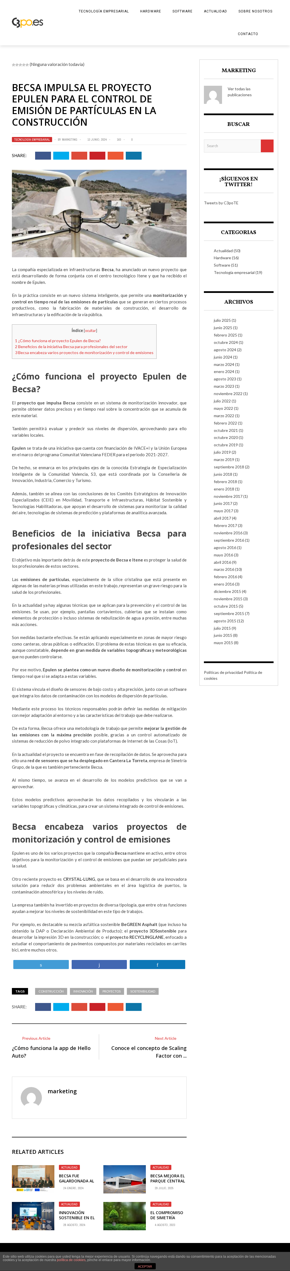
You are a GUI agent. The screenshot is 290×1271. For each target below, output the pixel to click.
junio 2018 (223, 474)
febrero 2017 (225, 525)
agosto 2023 (225, 378)
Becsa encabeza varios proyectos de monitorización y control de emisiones (84, 352)
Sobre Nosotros (255, 11)
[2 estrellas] (17, 65)
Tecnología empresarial (104, 11)
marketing (69, 140)
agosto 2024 (225, 349)
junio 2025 (223, 327)
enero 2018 (224, 488)
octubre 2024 (226, 342)
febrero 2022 (225, 423)
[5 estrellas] (27, 65)
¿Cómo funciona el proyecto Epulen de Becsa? (58, 340)
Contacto (248, 34)
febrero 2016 (225, 576)
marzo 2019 (224, 459)
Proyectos (112, 991)
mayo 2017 (223, 510)
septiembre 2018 (229, 466)
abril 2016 (222, 562)
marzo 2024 (224, 364)
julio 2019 (222, 452)
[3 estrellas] (20, 65)
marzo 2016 (224, 569)
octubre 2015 (226, 606)
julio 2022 (222, 400)
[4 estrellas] (23, 65)
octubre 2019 (226, 444)
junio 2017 (223, 503)
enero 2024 (224, 371)
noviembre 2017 (228, 496)
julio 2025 (222, 320)
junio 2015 (223, 635)
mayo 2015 (223, 642)
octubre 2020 (226, 437)
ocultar (90, 330)
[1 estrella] (13, 65)
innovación (83, 991)
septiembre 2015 (229, 613)
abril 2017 (222, 518)
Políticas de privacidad (223, 672)
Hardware (150, 11)
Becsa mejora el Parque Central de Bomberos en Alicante (167, 1183)
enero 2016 (224, 584)
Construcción (51, 991)
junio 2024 (223, 357)
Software (182, 11)
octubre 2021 (226, 430)
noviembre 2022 (228, 393)
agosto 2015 (225, 620)
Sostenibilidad (142, 991)
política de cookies (71, 1260)
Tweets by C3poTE (221, 202)
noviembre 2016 (228, 532)
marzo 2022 (224, 415)
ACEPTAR (145, 1266)
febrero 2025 (225, 335)
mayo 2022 (223, 408)
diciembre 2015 (227, 591)
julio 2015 (222, 628)
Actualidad (215, 11)
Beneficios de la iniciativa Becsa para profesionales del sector (71, 346)
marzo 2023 (224, 386)
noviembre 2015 (228, 598)
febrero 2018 (225, 481)
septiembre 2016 (229, 540)
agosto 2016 (225, 547)
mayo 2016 (223, 554)
